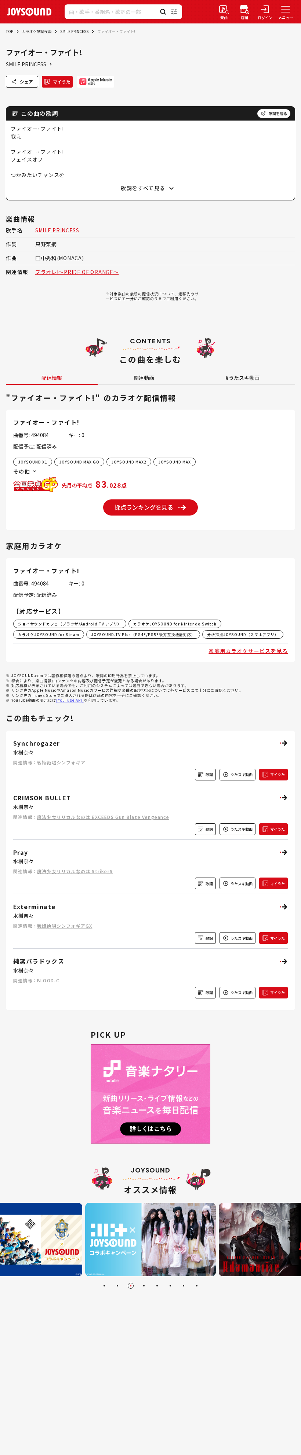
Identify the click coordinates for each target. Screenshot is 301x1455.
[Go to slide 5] (157, 1285)
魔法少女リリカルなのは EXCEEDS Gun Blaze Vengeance (103, 817)
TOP (9, 31)
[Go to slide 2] (117, 1285)
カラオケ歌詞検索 (36, 31)
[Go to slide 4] (144, 1285)
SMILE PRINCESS (74, 31)
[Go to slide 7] (183, 1285)
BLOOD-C (48, 980)
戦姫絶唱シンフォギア (61, 762)
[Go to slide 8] (196, 1285)
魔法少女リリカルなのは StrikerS (75, 871)
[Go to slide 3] (130, 1285)
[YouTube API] (70, 700)
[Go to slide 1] (104, 1285)
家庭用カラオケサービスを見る (248, 650)
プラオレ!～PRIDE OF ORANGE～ (77, 272)
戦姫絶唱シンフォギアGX (64, 926)
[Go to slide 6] (170, 1285)
